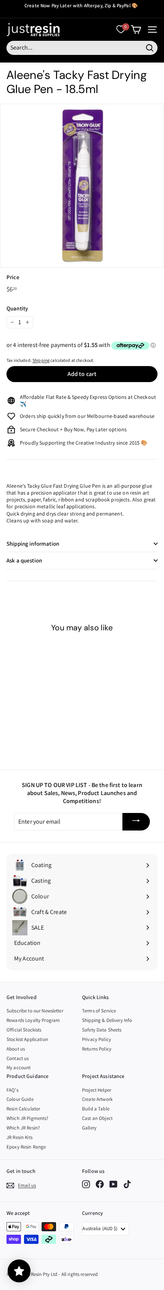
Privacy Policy (96, 1039)
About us (15, 1049)
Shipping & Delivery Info (107, 1020)
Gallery (89, 1128)
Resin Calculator (23, 1108)
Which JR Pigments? (27, 1118)
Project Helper (96, 1090)
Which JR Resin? (23, 1128)
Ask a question (24, 560)
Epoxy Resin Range (26, 1147)
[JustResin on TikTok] (127, 1184)
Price (12, 277)
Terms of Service (99, 1010)
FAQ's (12, 1090)
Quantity (17, 308)
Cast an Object (97, 1118)
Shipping (41, 360)
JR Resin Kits (19, 1137)
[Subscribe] (136, 822)
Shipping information (32, 543)
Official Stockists (24, 1030)
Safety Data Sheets (102, 1030)
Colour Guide (20, 1099)
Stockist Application (27, 1039)
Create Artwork (97, 1099)
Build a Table (95, 1108)
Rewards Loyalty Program (33, 1020)
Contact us (17, 1058)
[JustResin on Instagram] (86, 1184)
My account (18, 1067)
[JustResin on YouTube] (113, 1184)
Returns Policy (96, 1049)
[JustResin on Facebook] (100, 1184)
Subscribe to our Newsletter (34, 1010)
